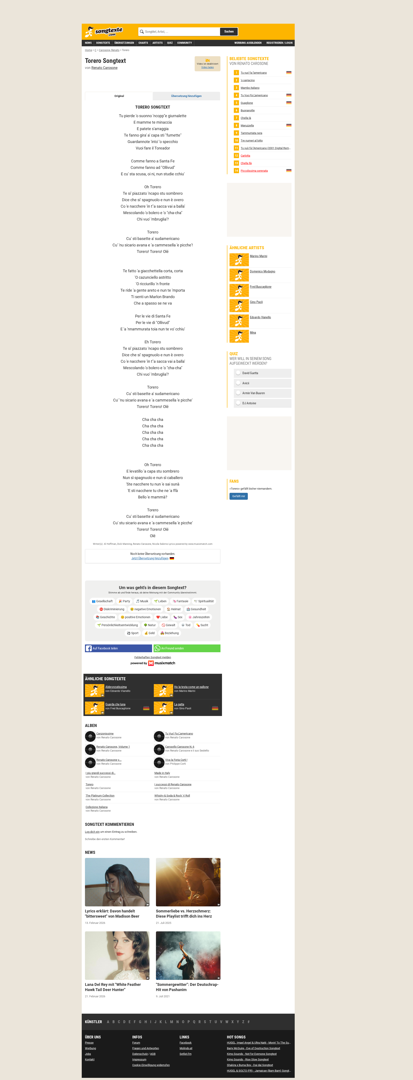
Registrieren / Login (280, 42)
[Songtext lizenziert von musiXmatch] (152, 662)
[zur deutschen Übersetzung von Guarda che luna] (146, 708)
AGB (153, 1053)
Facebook (186, 1042)
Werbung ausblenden (248, 42)
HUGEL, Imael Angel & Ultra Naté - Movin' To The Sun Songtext (264, 1042)
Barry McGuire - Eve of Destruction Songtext (253, 1048)
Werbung (90, 1048)
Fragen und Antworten (145, 1048)
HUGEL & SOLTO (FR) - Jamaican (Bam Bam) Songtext (260, 1070)
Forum (136, 1042)
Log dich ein (92, 831)
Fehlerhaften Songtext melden (152, 657)
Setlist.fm (185, 1053)
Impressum (139, 1059)
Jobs (88, 1053)
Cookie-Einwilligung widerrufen (151, 1065)
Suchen (229, 31)
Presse (89, 1042)
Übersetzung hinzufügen (186, 96)
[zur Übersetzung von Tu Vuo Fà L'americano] (288, 95)
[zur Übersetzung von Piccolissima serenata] (288, 170)
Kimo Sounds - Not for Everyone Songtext (252, 1053)
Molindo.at (186, 1048)
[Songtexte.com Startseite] (105, 32)
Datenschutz (140, 1053)
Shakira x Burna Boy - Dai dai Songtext (250, 1065)
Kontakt (89, 1059)
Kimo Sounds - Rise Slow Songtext (248, 1059)
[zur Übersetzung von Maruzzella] (288, 125)
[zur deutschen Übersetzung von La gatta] (215, 708)
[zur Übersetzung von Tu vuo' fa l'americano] (288, 72)
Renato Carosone (104, 68)
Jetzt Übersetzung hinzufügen (149, 558)
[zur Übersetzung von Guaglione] (288, 102)
